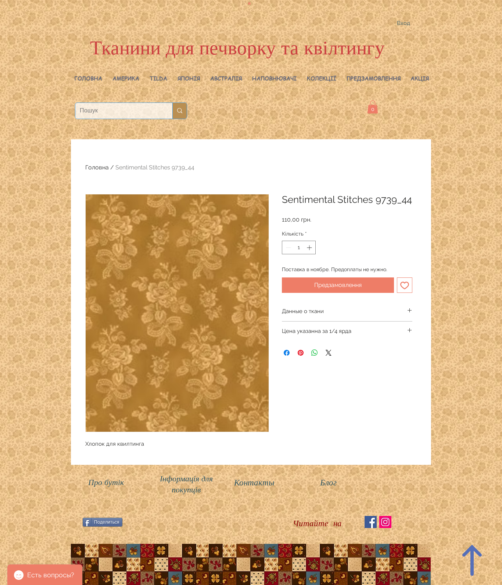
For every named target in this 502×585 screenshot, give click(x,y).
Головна (97, 167)
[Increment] (310, 247)
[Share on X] (328, 352)
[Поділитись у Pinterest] (300, 352)
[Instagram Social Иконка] (385, 522)
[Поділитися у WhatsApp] (314, 352)
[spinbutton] (298, 247)
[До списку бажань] (404, 285)
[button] (125, 78)
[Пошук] (179, 111)
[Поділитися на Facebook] (286, 352)
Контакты (254, 482)
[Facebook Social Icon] (371, 522)
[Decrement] (287, 247)
